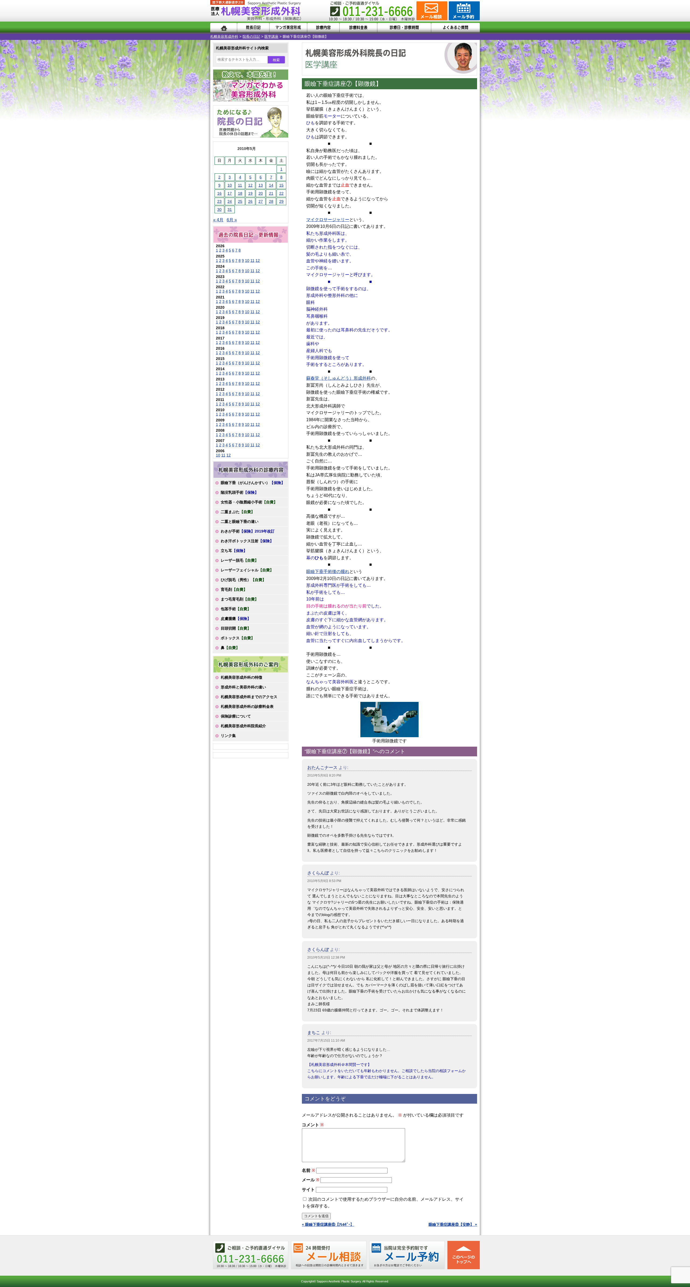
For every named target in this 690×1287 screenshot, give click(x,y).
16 (219, 193)
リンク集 (228, 735)
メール (310, 1180)
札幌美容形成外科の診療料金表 (247, 706)
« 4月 (218, 220)
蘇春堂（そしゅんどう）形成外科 (338, 378)
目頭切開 (236, 628)
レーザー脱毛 (239, 560)
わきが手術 (248, 531)
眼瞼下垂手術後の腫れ (327, 571)
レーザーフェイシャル (247, 570)
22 (281, 193)
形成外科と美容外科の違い (243, 687)
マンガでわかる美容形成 (288, 27)
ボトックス (238, 638)
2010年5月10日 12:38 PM (326, 957)
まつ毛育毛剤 (239, 599)
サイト (308, 1189)
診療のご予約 (463, 11)
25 (240, 201)
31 (229, 209)
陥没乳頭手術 (239, 492)
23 (219, 201)
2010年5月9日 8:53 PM (324, 881)
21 (271, 193)
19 (250, 193)
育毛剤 (234, 589)
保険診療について (236, 716)
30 (219, 209)
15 (281, 185)
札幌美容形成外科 (224, 37)
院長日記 (253, 27)
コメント (313, 1125)
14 (271, 185)
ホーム (223, 27)
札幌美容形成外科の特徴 (241, 677)
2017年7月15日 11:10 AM (326, 1040)
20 (260, 193)
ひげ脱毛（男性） (243, 580)
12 (250, 185)
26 (250, 201)
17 (229, 193)
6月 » (232, 220)
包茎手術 (236, 609)
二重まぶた (238, 512)
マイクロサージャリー (327, 219)
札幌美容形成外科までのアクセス (249, 697)
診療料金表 (358, 27)
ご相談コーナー (431, 11)
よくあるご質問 (455, 27)
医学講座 (271, 37)
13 (260, 185)
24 (229, 201)
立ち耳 (234, 550)
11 (240, 185)
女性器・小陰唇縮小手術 (249, 502)
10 (229, 185)
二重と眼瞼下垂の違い (239, 521)
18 (240, 193)
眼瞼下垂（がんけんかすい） (253, 483)
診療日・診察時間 (404, 27)
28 (271, 201)
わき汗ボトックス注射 (247, 541)
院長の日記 (251, 37)
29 (281, 201)
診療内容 (323, 27)
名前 (308, 1170)
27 (260, 201)
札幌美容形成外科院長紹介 (243, 726)
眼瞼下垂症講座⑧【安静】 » (453, 1224)
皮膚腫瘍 (236, 618)
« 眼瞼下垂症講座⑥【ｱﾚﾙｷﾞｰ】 (328, 1224)
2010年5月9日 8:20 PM (324, 775)
